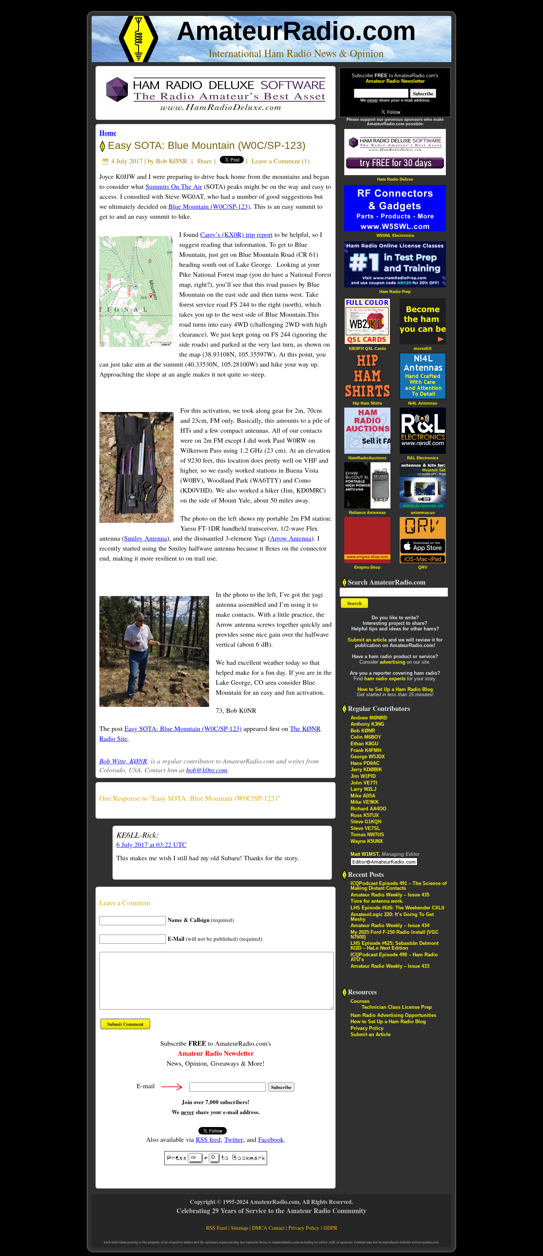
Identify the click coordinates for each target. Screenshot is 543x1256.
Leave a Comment (276, 160)
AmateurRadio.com (296, 30)
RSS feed (208, 1139)
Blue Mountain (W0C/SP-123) (209, 206)
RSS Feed (216, 1227)
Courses (360, 1001)
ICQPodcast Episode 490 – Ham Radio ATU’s (394, 957)
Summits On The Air (174, 186)
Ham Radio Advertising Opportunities (393, 1015)
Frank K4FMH (366, 750)
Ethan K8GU (364, 743)
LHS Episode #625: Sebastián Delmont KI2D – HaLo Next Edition (394, 945)
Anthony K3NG (367, 724)
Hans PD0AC (365, 763)
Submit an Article (370, 1034)
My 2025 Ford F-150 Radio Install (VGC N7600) (394, 934)
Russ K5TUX (365, 815)
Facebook (271, 1139)
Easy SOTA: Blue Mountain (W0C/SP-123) (205, 145)
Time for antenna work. (377, 901)
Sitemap (239, 1227)
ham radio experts (385, 678)
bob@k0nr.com (206, 769)
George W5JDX (368, 756)
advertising (392, 662)
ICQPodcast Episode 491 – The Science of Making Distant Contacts (399, 886)
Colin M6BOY (366, 737)
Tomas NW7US (367, 834)
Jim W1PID (363, 776)
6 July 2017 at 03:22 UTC (151, 844)
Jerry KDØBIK (366, 769)
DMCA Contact (268, 1227)
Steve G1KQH (366, 821)
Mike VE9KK (365, 802)
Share (204, 160)
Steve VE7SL (365, 828)
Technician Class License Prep (397, 1007)
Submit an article (367, 640)
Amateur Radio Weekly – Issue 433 (390, 966)
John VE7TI (364, 783)
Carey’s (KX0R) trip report (236, 234)
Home (107, 132)
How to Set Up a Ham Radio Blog (395, 689)
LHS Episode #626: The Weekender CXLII (397, 907)
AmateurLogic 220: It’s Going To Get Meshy (392, 917)
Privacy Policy (367, 1028)
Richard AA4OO (368, 808)
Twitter (233, 1139)
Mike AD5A (363, 796)
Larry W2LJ (363, 789)
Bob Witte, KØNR (123, 760)
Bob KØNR (171, 160)
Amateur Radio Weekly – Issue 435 (390, 895)
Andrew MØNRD (369, 718)
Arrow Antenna (290, 538)
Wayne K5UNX (367, 841)
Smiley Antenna (145, 538)
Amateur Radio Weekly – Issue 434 (390, 925)
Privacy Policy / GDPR (312, 1227)
